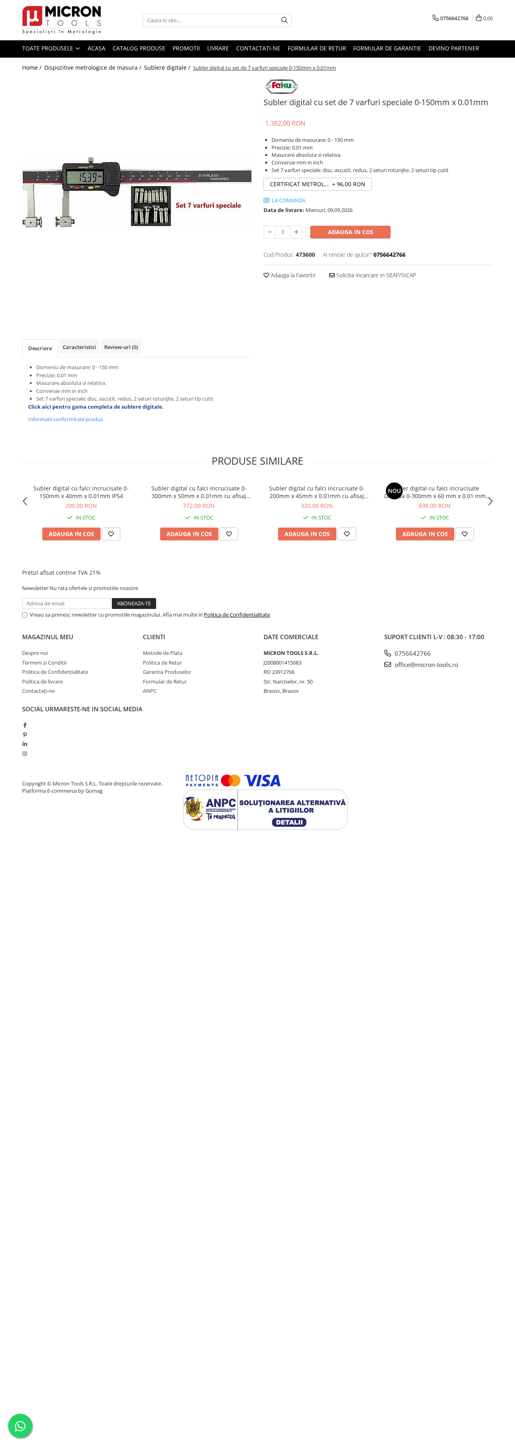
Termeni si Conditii (44, 662)
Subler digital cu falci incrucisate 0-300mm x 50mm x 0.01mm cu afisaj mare (199, 492)
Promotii (186, 48)
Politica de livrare (42, 681)
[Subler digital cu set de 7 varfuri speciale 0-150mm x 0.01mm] (136, 192)
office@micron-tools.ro (425, 665)
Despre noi (35, 653)
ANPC (150, 690)
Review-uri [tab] (121, 347)
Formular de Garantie (387, 48)
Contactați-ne (258, 48)
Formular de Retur (317, 48)
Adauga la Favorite (292, 275)
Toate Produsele (48, 48)
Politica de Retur (162, 662)
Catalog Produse (139, 48)
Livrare (218, 48)
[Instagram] (24, 753)
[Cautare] (284, 20)
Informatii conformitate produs (65, 419)
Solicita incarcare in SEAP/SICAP (375, 275)
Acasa (96, 48)
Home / (32, 67)
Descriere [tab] (40, 348)
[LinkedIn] (24, 744)
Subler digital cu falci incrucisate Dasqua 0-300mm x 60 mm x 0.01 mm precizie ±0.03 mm (435, 492)
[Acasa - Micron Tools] (62, 20)
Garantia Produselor (167, 671)
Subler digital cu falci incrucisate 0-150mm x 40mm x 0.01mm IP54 (81, 492)
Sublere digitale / (168, 67)
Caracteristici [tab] (79, 347)
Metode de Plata (162, 653)
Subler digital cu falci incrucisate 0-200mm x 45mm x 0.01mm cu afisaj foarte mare (317, 492)
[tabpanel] (136, 192)
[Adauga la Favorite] (111, 534)
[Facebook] (24, 725)
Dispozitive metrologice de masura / (93, 67)
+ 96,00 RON (317, 184)
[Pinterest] (24, 734)
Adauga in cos (350, 232)
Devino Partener (453, 48)
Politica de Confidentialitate (237, 614)
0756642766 (412, 653)
